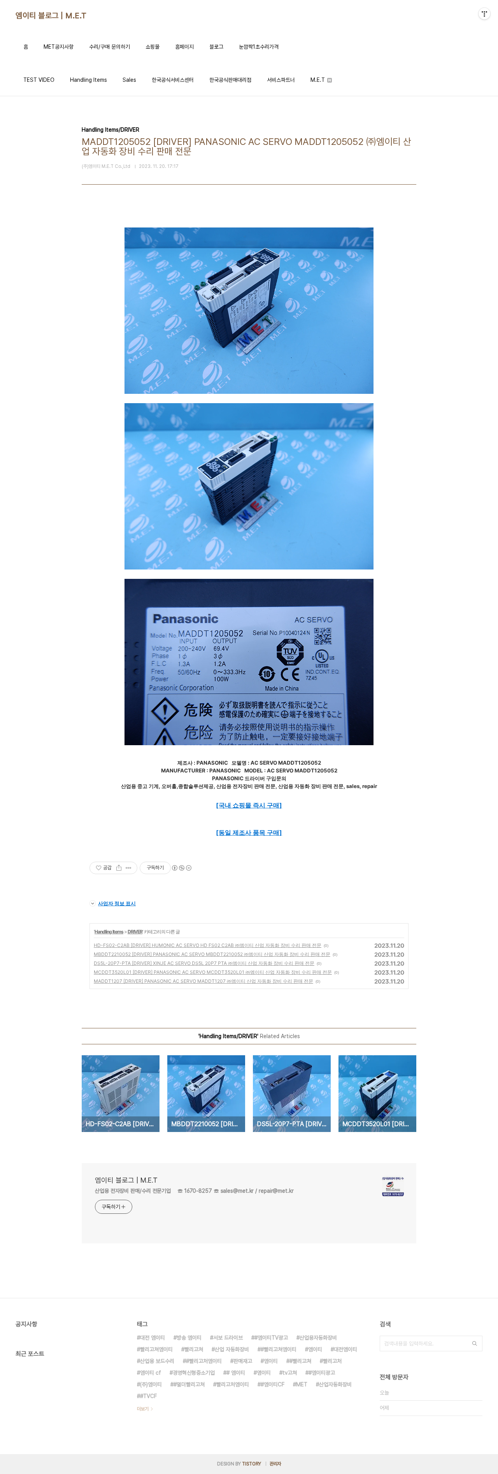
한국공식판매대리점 (230, 80)
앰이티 (264, 1373)
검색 (474, 1343)
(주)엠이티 (151, 1384)
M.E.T (318, 80)
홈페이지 (184, 47)
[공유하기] (119, 868)
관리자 (275, 1464)
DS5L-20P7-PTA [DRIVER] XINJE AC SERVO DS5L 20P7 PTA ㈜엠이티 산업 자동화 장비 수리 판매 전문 (204, 963)
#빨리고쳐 (300, 1361)
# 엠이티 (235, 1373)
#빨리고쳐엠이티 (278, 1349)
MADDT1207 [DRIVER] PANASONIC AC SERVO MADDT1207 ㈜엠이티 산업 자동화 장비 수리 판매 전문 (203, 981)
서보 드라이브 (228, 1338)
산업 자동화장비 (232, 1349)
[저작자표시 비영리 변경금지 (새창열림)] (181, 868)
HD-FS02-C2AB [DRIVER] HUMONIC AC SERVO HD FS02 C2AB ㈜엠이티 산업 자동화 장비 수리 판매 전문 (207, 945)
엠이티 (315, 1349)
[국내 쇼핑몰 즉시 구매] (249, 805)
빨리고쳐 (193, 1349)
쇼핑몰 (153, 47)
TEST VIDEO (38, 80)
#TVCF (148, 1396)
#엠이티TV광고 (271, 1338)
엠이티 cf (150, 1373)
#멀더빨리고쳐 (189, 1384)
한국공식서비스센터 (173, 80)
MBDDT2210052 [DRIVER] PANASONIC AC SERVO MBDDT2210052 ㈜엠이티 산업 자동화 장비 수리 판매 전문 (212, 954)
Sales (129, 80)
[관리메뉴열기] (484, 13)
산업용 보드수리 (157, 1361)
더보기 (143, 1409)
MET (301, 1384)
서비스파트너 (281, 80)
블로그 (216, 47)
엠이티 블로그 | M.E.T (51, 15)
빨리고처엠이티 (232, 1384)
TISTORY (251, 1464)
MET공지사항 (59, 47)
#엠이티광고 (322, 1373)
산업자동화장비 (335, 1384)
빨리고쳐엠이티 (156, 1349)
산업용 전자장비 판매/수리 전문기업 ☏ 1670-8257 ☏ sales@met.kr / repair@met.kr (194, 1191)
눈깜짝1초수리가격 (259, 47)
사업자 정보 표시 (117, 903)
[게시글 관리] (128, 868)
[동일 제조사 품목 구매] (249, 832)
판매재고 (242, 1361)
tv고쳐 (289, 1373)
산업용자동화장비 (318, 1338)
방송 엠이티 (189, 1338)
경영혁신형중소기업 (194, 1373)
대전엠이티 (345, 1349)
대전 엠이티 (152, 1338)
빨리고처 (332, 1361)
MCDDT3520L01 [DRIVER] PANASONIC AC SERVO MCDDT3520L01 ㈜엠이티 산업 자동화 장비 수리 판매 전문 (213, 972)
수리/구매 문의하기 (109, 47)
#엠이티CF (272, 1384)
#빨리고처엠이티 (204, 1361)
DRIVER (135, 931)
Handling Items (88, 80)
